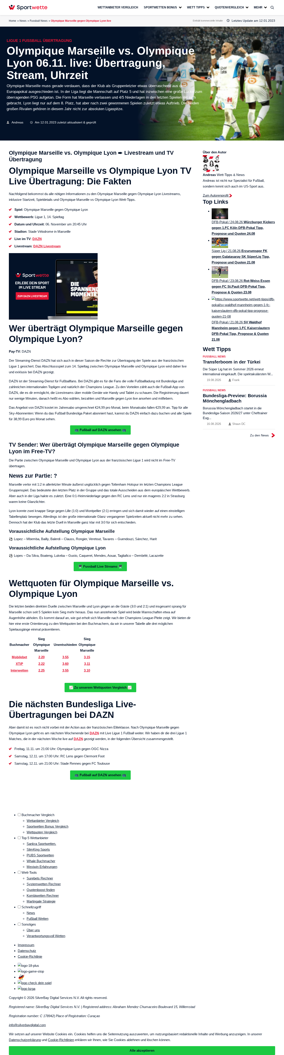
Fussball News (38, 20)
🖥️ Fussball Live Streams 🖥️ (100, 566)
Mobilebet (19, 657)
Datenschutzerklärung (25, 1040)
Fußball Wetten (37, 918)
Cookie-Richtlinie (30, 956)
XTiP (19, 664)
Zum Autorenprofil (216, 195)
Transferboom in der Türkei (231, 361)
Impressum (26, 945)
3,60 (65, 664)
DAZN (37, 239)
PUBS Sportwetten (40, 855)
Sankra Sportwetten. (41, 844)
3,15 (87, 657)
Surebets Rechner (40, 878)
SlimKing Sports (38, 849)
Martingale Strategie (41, 901)
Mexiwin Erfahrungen (42, 867)
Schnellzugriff (31, 907)
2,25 (41, 670)
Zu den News (259, 435)
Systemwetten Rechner (44, 884)
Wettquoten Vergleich (42, 832)
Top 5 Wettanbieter (35, 838)
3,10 (87, 670)
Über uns (33, 930)
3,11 (87, 664)
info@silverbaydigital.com (27, 1025)
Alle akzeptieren (142, 1050)
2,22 (41, 664)
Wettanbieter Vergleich (43, 821)
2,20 (41, 657)
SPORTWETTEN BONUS (160, 7)
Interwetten (19, 670)
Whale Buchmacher (41, 861)
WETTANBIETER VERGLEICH (118, 7)
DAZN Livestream (47, 246)
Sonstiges (29, 924)
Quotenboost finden (41, 890)
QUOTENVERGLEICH (229, 7)
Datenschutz (27, 951)
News (23, 20)
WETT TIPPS (196, 7)
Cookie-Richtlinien (61, 1040)
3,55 (65, 657)
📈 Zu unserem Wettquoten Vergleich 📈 (100, 687)
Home (12, 20)
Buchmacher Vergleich (38, 815)
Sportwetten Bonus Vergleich (47, 826)
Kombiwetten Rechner (43, 895)
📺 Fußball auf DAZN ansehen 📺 (100, 430)
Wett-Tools (29, 872)
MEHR (258, 7)
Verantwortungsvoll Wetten (46, 936)
